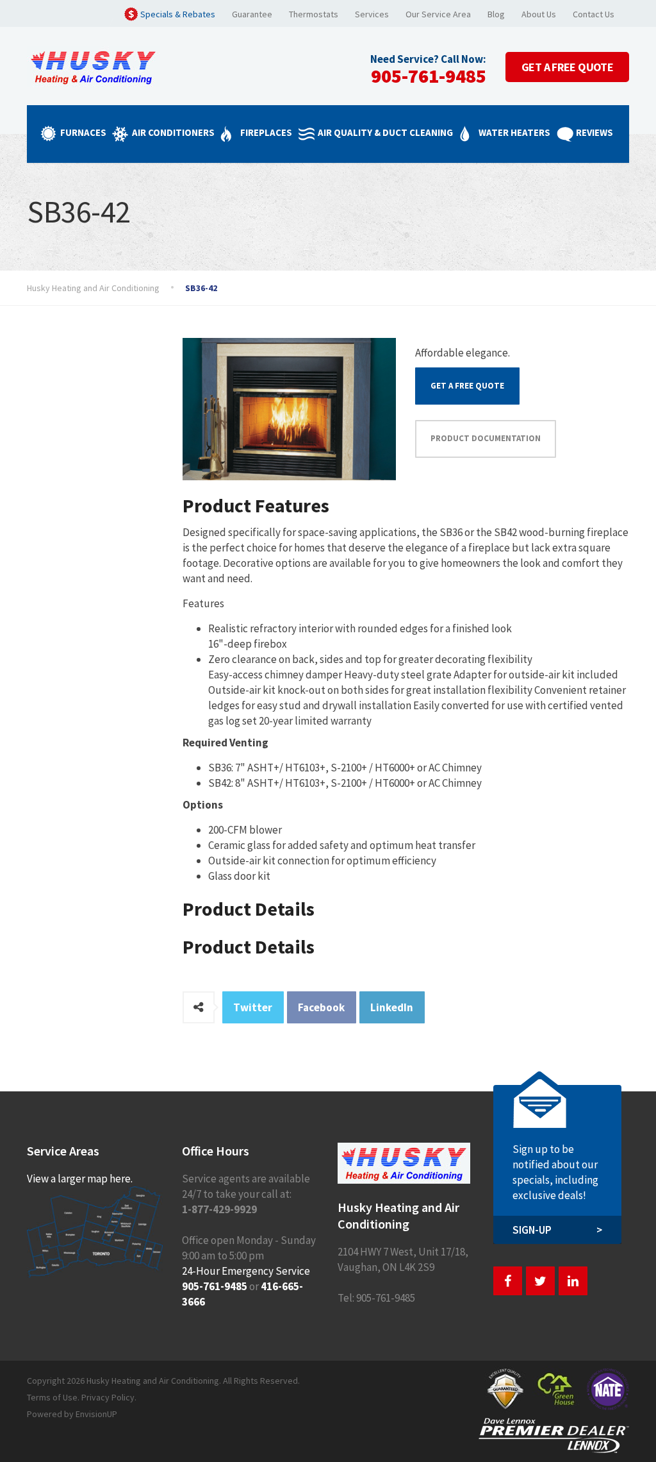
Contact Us (593, 14)
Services (372, 14)
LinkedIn (391, 1007)
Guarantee (252, 14)
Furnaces (83, 132)
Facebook (321, 1007)
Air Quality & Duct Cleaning (385, 132)
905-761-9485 (428, 75)
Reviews (594, 132)
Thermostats (313, 14)
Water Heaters (514, 132)
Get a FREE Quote (467, 385)
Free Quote (567, 67)
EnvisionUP (96, 1414)
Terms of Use (52, 1397)
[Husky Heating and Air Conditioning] (93, 65)
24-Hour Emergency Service (246, 1271)
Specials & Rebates (177, 14)
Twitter (252, 1007)
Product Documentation (485, 438)
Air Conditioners (173, 132)
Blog (496, 14)
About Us (538, 14)
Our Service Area (438, 14)
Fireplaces (266, 132)
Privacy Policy (108, 1397)
